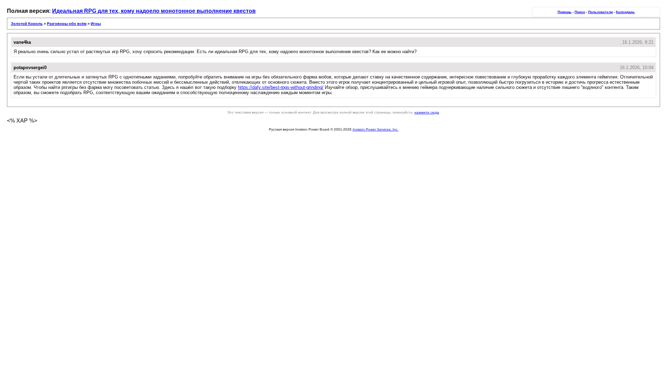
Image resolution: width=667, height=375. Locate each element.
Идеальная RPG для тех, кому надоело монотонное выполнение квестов (154, 11)
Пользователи (600, 12)
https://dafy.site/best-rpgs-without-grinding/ (280, 87)
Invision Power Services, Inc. (375, 129)
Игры (96, 24)
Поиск (580, 12)
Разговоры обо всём (67, 24)
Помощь (564, 12)
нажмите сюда (426, 112)
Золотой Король (27, 24)
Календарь (625, 12)
